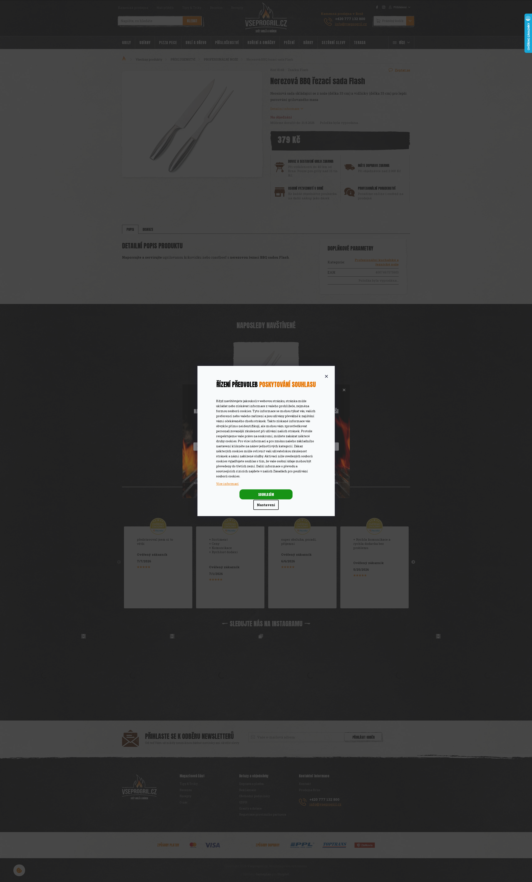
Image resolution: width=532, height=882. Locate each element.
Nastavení (266, 505)
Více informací (227, 484)
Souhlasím (266, 494)
